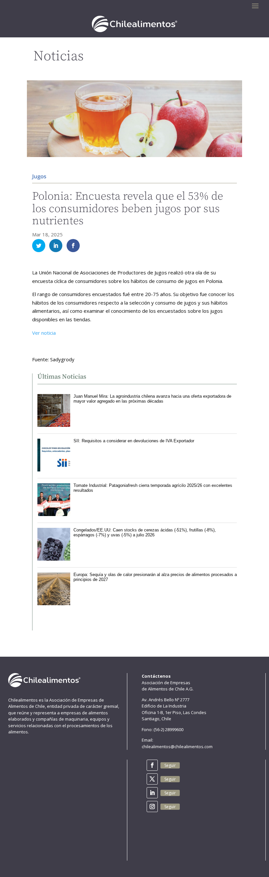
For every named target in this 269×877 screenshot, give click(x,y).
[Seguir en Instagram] (152, 806)
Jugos (39, 176)
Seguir (170, 765)
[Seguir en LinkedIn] (152, 792)
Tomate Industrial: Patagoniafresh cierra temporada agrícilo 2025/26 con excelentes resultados (152, 487)
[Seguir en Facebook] (152, 765)
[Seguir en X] (152, 779)
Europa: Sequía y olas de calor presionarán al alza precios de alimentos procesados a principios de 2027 (155, 577)
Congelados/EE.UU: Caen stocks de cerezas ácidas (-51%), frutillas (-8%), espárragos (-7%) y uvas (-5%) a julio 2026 (144, 532)
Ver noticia (44, 332)
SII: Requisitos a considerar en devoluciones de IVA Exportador (133, 440)
